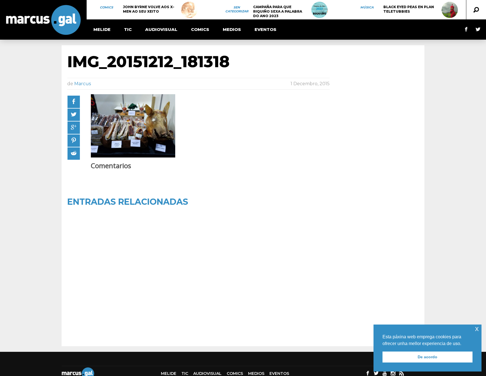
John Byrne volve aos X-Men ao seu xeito (148, 9)
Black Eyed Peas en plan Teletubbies (408, 9)
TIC (128, 29)
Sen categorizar (236, 9)
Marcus (82, 83)
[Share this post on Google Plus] (74, 127)
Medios (232, 29)
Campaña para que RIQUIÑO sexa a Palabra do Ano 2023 (277, 11)
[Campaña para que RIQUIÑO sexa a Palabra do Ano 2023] (319, 10)
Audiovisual (161, 29)
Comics (106, 7)
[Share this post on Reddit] (74, 153)
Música (367, 7)
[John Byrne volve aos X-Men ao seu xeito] (189, 10)
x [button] (477, 328)
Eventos (265, 29)
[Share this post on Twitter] (74, 115)
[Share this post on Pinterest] (74, 140)
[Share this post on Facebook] (74, 102)
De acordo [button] (427, 357)
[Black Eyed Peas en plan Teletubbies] (450, 10)
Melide (102, 29)
